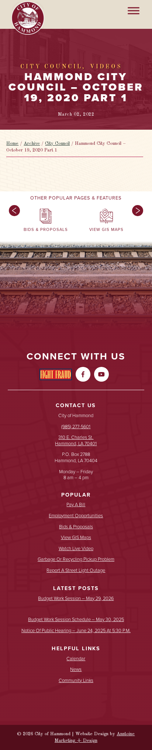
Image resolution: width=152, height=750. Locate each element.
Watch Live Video (76, 549)
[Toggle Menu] (133, 10)
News (76, 670)
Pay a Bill (75, 505)
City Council (57, 143)
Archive (32, 143)
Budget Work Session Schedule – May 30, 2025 (76, 620)
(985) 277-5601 (75, 426)
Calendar (75, 659)
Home (12, 143)
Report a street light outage (75, 570)
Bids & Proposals (76, 527)
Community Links (76, 681)
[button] (12, 221)
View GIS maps (76, 538)
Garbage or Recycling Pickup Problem (76, 559)
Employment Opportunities (76, 516)
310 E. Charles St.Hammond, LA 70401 (76, 440)
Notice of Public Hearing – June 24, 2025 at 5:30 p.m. (76, 631)
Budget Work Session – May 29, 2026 (76, 599)
